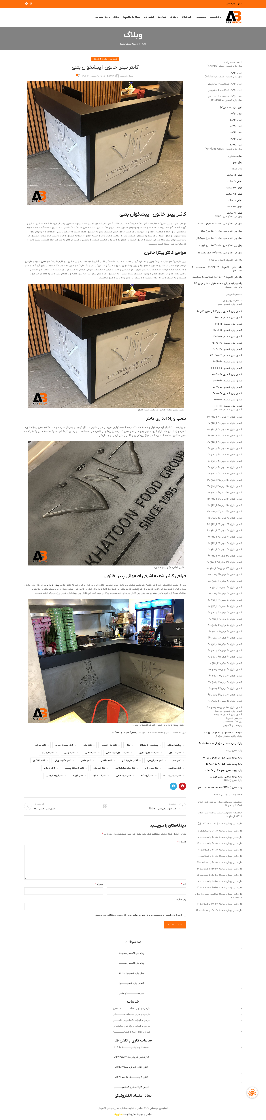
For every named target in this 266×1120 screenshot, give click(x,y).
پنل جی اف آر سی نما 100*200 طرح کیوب (220, 245)
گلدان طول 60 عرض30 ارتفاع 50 (225, 625)
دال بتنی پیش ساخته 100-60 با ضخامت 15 (219, 887)
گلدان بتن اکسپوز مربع (230, 304)
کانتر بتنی (97, 59)
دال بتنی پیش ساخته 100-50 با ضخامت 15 (219, 875)
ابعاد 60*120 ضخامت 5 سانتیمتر (225, 96)
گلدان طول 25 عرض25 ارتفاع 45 (224, 524)
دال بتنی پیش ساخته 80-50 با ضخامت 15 (219, 843)
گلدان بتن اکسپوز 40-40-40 (227, 362)
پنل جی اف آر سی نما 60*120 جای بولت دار (219, 253)
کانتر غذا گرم (39, 760)
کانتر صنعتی (91, 752)
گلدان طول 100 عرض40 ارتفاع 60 (225, 461)
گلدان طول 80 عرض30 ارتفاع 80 (225, 650)
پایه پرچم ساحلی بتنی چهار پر (226, 777)
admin (110, 76)
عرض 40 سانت (234, 200)
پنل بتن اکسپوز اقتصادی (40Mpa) (223, 77)
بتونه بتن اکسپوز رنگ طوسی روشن (222, 732)
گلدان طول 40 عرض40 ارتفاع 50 (225, 574)
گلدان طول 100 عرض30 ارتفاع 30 (224, 417)
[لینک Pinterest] (182, 786)
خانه (144, 44)
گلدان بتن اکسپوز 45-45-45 (226, 368)
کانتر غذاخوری (174, 768)
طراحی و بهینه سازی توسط (133, 1114)
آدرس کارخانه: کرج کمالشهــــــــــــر (131, 1087)
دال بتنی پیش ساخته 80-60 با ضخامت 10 (220, 856)
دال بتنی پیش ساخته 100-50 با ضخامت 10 (219, 869)
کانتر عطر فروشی (155, 760)
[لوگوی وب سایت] (233, 17)
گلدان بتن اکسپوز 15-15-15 (227, 330)
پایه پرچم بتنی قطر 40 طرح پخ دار (223, 764)
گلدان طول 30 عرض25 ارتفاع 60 (225, 537)
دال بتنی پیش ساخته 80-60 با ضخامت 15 (219, 862)
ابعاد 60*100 (236, 120)
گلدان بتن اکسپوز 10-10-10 (228, 317)
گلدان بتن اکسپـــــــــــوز (131, 983)
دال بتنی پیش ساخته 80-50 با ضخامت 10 (219, 837)
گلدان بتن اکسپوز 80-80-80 (227, 393)
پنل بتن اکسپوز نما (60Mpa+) (226, 100)
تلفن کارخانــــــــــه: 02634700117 (131, 1077)
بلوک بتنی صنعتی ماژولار (228, 736)
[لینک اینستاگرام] (31, 4)
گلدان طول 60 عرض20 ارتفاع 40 (225, 619)
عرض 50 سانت (234, 206)
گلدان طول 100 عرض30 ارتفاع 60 (225, 435)
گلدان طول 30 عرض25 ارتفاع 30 (224, 530)
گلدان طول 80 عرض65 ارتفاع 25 (224, 657)
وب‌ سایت (181, 899)
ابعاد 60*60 (236, 139)
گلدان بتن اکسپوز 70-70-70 (227, 387)
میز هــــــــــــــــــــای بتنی (131, 993)
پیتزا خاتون (53, 585)
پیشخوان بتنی (174, 745)
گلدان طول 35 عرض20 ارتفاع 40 (224, 556)
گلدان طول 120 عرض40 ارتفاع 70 (225, 492)
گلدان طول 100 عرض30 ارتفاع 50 (224, 429)
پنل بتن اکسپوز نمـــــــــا (131, 963)
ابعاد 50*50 (236, 145)
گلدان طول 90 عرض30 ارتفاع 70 (225, 682)
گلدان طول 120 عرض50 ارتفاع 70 (224, 505)
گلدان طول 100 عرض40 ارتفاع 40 (225, 448)
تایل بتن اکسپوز (233, 287)
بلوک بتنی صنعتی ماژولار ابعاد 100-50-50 (220, 743)
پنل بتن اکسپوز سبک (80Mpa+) (224, 66)
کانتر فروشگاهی (123, 775)
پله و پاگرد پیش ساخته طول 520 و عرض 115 (218, 283)
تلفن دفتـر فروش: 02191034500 (131, 1067)
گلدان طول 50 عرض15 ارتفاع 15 (225, 593)
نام (183, 884)
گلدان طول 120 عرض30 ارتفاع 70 (224, 486)
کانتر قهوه (78, 775)
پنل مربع (237, 162)
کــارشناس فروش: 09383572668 (131, 1057)
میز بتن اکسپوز (234, 718)
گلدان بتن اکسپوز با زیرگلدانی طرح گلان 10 (219, 311)
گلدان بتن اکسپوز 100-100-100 (227, 406)
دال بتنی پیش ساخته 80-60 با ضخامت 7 (220, 850)
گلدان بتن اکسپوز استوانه (228, 714)
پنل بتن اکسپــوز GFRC (131, 973)
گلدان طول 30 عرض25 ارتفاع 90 (225, 543)
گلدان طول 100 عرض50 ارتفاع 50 (224, 473)
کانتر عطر (177, 760)
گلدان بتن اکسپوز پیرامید (228, 711)
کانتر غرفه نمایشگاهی (125, 768)
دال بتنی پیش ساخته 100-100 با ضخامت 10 (219, 904)
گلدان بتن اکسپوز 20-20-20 (227, 336)
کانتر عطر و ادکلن (130, 760)
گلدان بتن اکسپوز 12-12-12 (228, 324)
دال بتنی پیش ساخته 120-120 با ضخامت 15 (219, 910)
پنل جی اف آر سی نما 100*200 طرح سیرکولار (219, 238)
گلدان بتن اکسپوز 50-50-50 (227, 374)
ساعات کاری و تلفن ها (133, 1040)
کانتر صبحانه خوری (64, 745)
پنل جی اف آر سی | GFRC (228, 216)
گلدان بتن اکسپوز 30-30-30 (227, 349)
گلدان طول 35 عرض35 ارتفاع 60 (224, 562)
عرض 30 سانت (234, 188)
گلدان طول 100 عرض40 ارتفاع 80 (225, 467)
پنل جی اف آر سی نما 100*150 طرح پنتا (221, 231)
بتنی (43, 261)
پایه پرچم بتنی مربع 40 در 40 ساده (223, 770)
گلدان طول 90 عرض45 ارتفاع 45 (224, 695)
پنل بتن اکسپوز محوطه (131, 953)
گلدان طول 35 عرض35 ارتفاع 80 (224, 568)
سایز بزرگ (237, 169)
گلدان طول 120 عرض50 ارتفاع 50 (224, 499)
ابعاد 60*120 (236, 73)
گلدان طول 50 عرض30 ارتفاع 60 (225, 606)
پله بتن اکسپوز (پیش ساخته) (225, 260)
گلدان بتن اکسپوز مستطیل (227, 409)
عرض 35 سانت (234, 194)
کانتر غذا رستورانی (62, 760)
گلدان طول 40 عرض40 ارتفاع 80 (225, 581)
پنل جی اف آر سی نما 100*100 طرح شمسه (220, 223)
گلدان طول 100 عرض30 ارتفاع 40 (224, 423)
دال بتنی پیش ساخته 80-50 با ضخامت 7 (220, 831)
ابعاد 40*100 (236, 132)
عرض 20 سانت (234, 181)
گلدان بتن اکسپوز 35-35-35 (226, 355)
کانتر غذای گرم (152, 768)
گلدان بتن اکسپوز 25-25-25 (227, 343)
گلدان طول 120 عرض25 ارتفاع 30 (224, 480)
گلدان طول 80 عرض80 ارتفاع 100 (225, 669)
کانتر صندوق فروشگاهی (117, 752)
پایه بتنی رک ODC (232, 780)
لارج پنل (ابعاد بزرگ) (231, 107)
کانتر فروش (49, 768)
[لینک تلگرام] (26, 4)
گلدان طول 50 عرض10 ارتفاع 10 (226, 587)
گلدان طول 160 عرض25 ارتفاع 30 (224, 511)
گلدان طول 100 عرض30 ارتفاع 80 (224, 442)
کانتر (128, 745)
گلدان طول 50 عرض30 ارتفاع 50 (224, 600)
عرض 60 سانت (234, 213)
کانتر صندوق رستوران (149, 752)
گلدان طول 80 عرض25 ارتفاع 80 (225, 644)
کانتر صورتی (70, 752)
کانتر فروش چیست (172, 775)
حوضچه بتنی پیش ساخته (228, 794)
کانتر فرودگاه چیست (74, 768)
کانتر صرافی (40, 745)
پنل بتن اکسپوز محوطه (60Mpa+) (223, 149)
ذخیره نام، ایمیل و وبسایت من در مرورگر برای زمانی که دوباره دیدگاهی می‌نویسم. (138, 915)
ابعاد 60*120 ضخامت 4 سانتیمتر (225, 90)
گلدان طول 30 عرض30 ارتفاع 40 (224, 549)
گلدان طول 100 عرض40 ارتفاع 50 (225, 454)
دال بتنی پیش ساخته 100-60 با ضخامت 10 (219, 881)
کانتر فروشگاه (147, 775)
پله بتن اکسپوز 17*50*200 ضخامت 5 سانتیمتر (217, 277)
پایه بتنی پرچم (234, 750)
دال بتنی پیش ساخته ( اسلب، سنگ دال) (220, 823)
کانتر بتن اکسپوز (109, 745)
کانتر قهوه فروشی (55, 775)
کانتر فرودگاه (99, 768)
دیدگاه (181, 842)
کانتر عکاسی (106, 760)
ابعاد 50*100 (236, 126)
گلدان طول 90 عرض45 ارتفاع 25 (225, 688)
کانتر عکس (86, 760)
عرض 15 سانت (234, 175)
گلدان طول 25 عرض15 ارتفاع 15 (225, 518)
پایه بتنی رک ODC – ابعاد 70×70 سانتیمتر (220, 787)
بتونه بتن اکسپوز (232, 725)
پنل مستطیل (235, 156)
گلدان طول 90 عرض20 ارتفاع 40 (225, 676)
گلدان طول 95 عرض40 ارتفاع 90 (225, 701)
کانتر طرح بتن (48, 752)
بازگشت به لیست (105, 806)
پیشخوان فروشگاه (149, 745)
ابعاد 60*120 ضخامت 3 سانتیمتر (225, 84)
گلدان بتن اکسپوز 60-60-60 (227, 381)
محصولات (133, 942)
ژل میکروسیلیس (232, 721)
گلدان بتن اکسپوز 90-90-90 (228, 400)
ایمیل (99, 884)
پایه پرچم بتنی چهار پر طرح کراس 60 (222, 758)
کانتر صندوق (175, 752)
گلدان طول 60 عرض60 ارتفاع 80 (225, 631)
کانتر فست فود (100, 775)
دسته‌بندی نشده (129, 44)
